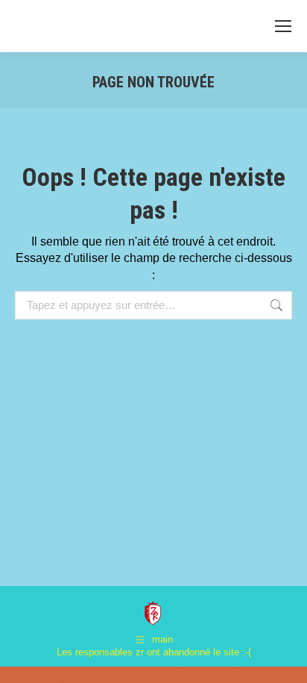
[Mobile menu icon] (283, 26)
